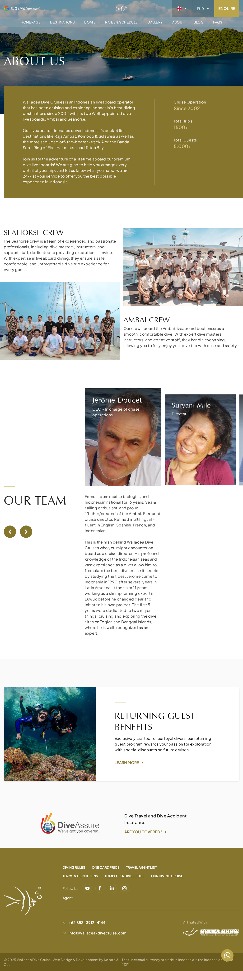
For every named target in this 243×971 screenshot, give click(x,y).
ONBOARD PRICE (105, 867)
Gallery (155, 22)
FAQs (217, 22)
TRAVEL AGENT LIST (141, 867)
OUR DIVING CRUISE (167, 876)
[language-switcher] (182, 8)
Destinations (62, 22)
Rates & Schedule (121, 22)
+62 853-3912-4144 (87, 922)
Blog (199, 22)
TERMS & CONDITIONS (80, 876)
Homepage (31, 22)
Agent (68, 898)
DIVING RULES (74, 867)
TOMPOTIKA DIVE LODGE (124, 876)
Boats (90, 22)
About (178, 22)
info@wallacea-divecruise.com (97, 932)
